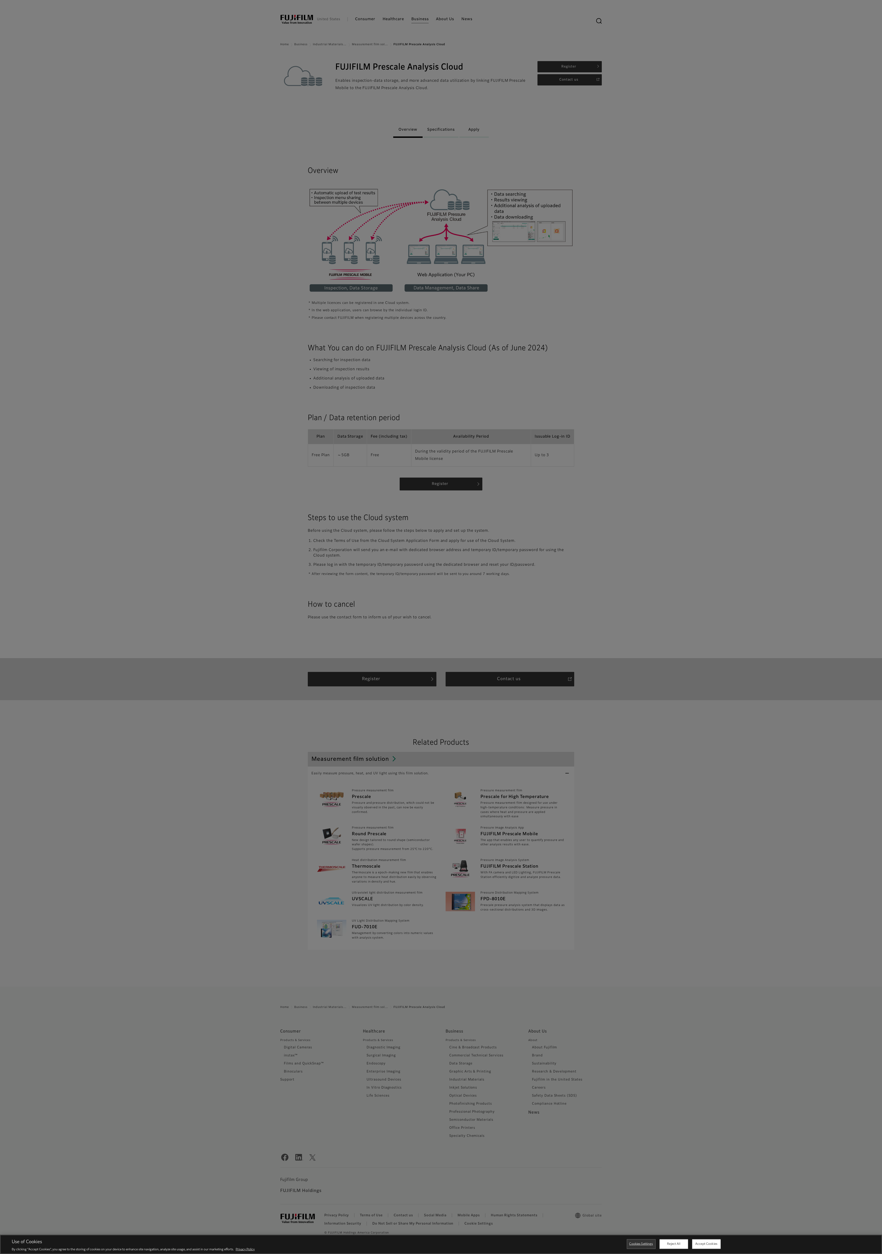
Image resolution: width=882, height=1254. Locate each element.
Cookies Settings (641, 1243)
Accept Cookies (706, 1243)
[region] (441, 1244)
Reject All (673, 1243)
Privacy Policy (245, 1249)
